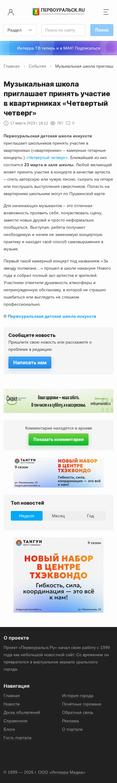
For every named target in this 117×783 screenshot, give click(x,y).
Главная (12, 66)
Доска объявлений (22, 712)
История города (77, 695)
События (37, 66)
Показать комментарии (58, 439)
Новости (12, 704)
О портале (72, 729)
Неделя (26, 515)
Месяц (58, 515)
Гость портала (18, 737)
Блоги (9, 729)
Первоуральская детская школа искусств (52, 316)
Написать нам (29, 362)
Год (90, 515)
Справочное (16, 720)
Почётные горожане (81, 704)
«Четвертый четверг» (47, 157)
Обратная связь (77, 712)
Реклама (70, 720)
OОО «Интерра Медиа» (61, 772)
